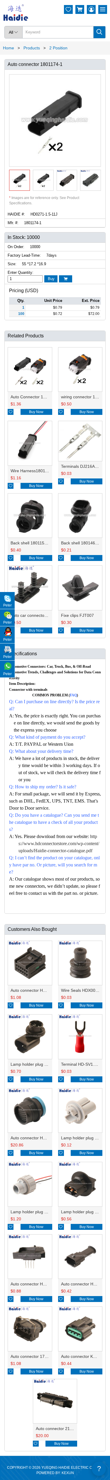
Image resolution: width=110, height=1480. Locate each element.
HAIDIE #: (16, 214)
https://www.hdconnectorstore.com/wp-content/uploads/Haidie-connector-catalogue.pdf (58, 843)
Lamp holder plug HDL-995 (36, 1211)
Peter (7, 605)
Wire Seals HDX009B (80, 990)
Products (31, 48)
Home (8, 48)
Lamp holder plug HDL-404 (36, 1064)
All (13, 32)
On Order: (16, 247)
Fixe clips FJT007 (77, 615)
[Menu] (102, 9)
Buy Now (36, 412)
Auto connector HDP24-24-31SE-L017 (46, 1138)
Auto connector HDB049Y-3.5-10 (41, 1284)
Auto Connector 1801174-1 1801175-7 (46, 396)
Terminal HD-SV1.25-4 (82, 1064)
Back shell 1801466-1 (81, 543)
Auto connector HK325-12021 (38, 990)
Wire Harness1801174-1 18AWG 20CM (47, 470)
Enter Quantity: (20, 272)
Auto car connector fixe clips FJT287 (44, 615)
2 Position (58, 48)
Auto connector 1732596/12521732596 (47, 1356)
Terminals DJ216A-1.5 (81, 466)
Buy (51, 278)
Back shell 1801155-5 (30, 543)
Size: (12, 264)
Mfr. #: (13, 223)
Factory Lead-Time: (24, 255)
